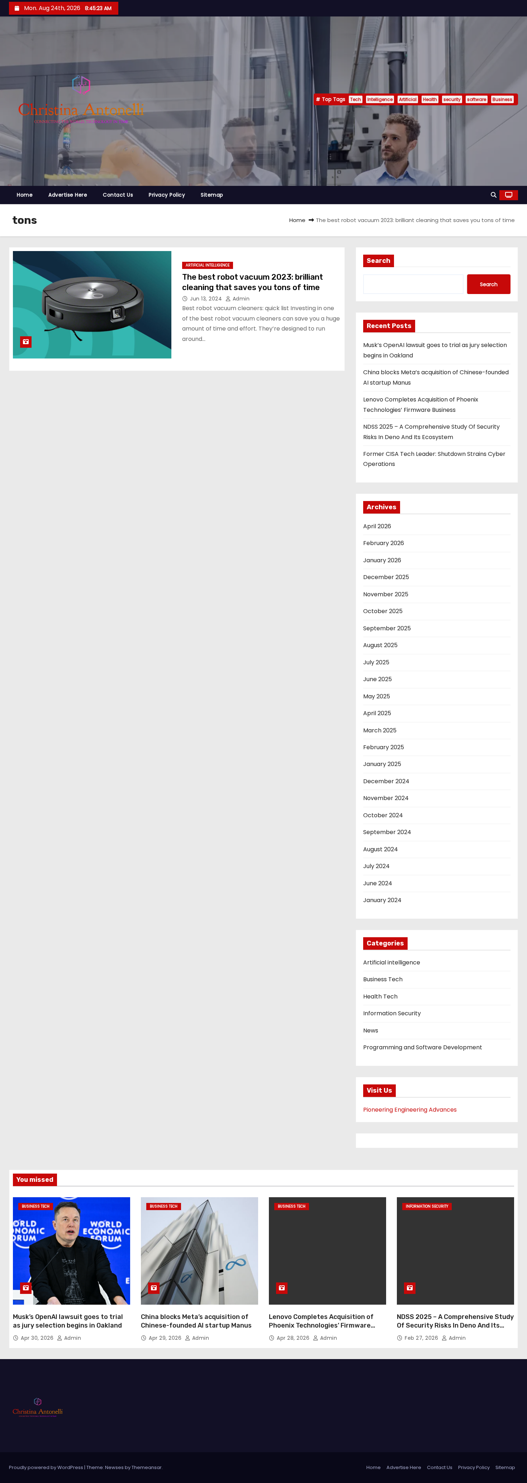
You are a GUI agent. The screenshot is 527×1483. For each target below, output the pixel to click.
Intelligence (380, 99)
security (452, 99)
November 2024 (386, 798)
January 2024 (382, 900)
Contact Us (118, 194)
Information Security (392, 1013)
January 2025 (382, 764)
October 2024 (383, 815)
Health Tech (380, 996)
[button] (494, 195)
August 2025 (380, 645)
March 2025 (380, 730)
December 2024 (386, 781)
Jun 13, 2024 (207, 298)
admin (240, 298)
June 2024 (377, 883)
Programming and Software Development (422, 1047)
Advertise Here (67, 194)
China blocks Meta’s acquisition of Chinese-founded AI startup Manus (196, 1321)
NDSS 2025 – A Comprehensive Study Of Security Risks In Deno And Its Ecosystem (455, 1325)
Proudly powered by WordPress (46, 1467)
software (476, 99)
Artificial (408, 99)
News (370, 1030)
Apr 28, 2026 (294, 1338)
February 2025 (383, 747)
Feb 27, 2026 (422, 1338)
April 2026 (377, 526)
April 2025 (377, 713)
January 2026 (382, 560)
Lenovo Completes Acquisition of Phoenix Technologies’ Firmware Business (321, 1325)
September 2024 (387, 832)
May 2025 (376, 696)
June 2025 (377, 679)
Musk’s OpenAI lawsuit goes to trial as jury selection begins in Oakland (68, 1321)
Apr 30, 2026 (38, 1338)
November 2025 (385, 594)
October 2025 (383, 611)
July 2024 (376, 866)
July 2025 (376, 662)
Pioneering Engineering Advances (410, 1110)
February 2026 (383, 543)
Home (25, 194)
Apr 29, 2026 (166, 1338)
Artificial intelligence (207, 265)
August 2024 (380, 849)
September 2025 (387, 628)
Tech (355, 99)
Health (430, 99)
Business (502, 99)
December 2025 (386, 577)
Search (378, 261)
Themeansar (147, 1467)
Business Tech (383, 979)
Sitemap (212, 194)
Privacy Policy (167, 194)
